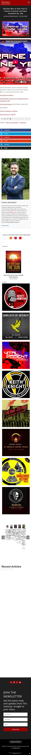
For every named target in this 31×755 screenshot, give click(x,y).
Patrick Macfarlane (12, 16)
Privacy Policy (16, 748)
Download (23, 122)
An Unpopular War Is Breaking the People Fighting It (15, 595)
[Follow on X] (11, 682)
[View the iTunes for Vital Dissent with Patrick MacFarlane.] (4, 239)
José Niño (13, 598)
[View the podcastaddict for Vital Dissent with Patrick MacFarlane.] (20, 238)
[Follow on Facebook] (17, 682)
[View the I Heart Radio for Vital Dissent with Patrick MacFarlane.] (15, 238)
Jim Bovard (13, 630)
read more (15, 601)
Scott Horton (14, 278)
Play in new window (12, 122)
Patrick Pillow (13, 664)
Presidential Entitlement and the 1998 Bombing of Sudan (15, 627)
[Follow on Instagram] (14, 682)
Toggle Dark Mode (15, 741)
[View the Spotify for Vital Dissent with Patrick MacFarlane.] (2, 239)
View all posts (5, 225)
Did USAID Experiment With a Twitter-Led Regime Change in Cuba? (15, 660)
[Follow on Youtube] (20, 682)
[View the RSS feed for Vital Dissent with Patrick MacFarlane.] (11, 238)
